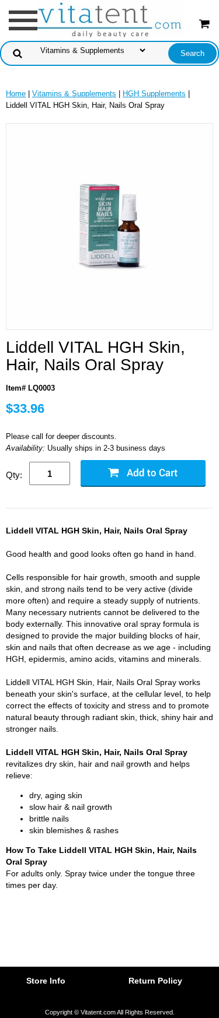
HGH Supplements (154, 93)
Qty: (14, 475)
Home (16, 93)
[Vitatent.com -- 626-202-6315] (110, 19)
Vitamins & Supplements (74, 93)
